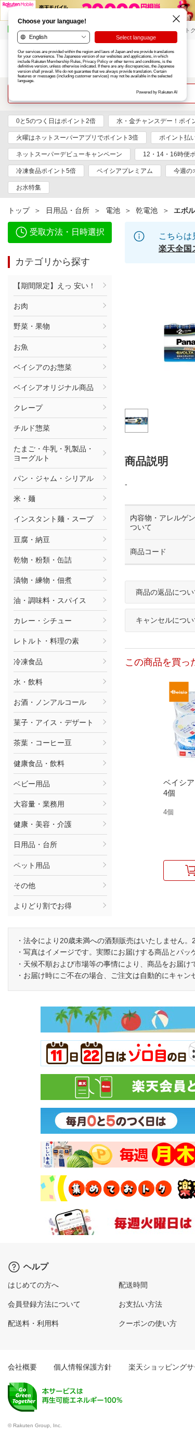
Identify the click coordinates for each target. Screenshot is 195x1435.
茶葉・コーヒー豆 (43, 743)
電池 (113, 210)
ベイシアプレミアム (125, 171)
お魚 (21, 347)
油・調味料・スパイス (50, 600)
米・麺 (24, 498)
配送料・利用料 (33, 1323)
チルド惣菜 (32, 428)
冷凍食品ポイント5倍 (46, 171)
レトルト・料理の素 (46, 641)
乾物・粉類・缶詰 (43, 560)
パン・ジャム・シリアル (54, 478)
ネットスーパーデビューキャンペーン (69, 154)
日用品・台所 (67, 210)
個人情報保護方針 (83, 1367)
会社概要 (22, 1367)
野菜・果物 (32, 326)
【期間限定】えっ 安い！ (55, 285)
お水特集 (28, 187)
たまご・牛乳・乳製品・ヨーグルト (54, 453)
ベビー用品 (32, 784)
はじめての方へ (33, 1285)
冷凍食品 (28, 662)
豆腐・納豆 (32, 539)
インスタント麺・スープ (54, 519)
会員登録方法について (44, 1304)
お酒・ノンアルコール (50, 702)
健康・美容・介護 (43, 824)
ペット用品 (32, 865)
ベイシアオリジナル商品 (54, 387)
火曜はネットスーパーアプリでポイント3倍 (77, 137)
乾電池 (147, 210)
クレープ (28, 408)
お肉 (21, 306)
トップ (19, 210)
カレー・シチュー (43, 620)
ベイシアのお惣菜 (43, 367)
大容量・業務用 (39, 804)
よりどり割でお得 (43, 906)
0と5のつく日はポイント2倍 (56, 121)
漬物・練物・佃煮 (43, 580)
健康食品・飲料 (39, 763)
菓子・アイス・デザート (54, 722)
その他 (24, 885)
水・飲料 (28, 682)
